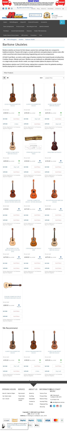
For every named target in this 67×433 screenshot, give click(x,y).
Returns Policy (43, 398)
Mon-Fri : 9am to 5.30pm (9, 393)
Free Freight (57, 16)
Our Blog (31, 396)
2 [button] (32, 380)
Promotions (33, 35)
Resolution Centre (21, 399)
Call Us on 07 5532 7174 (25, 8)
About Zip (42, 406)
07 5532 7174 (55, 399)
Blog (38, 8)
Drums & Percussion (33, 22)
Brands (33, 8)
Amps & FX (23, 22)
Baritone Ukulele (30, 39)
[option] (12, 354)
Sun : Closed (6, 398)
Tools (40, 35)
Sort (41, 78)
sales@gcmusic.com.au (58, 402)
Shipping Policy (44, 404)
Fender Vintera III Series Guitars (11, 35)
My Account (21, 393)
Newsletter (50, 8)
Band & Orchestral (44, 26)
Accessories (44, 22)
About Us (43, 8)
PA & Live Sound (20, 26)
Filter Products (8, 73)
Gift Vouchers (24, 35)
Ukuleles (21, 39)
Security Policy (43, 401)
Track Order (21, 396)
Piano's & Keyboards (8, 26)
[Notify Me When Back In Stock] (40, 162)
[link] (51, 405)
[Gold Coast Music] (15, 15)
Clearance (29, 31)
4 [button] (37, 380)
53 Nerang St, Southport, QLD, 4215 (55, 396)
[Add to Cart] (19, 114)
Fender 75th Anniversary (40, 31)
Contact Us (58, 8)
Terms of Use (43, 393)
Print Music (6, 31)
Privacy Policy (43, 396)
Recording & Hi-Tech (32, 26)
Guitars (5, 22)
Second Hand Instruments (17, 31)
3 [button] (35, 380)
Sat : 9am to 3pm (7, 396)
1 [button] (29, 380)
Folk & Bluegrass (14, 22)
